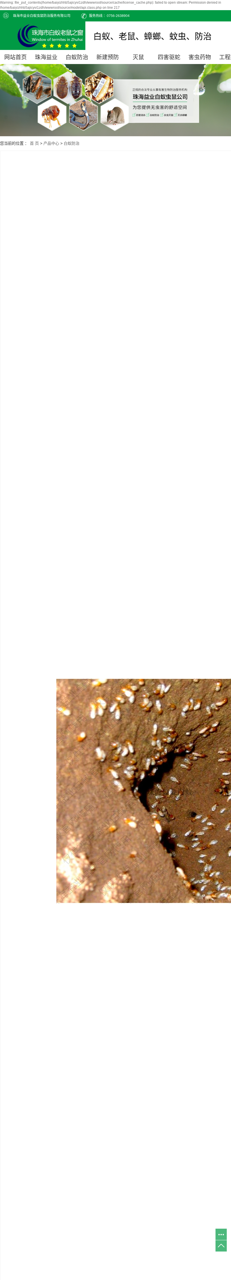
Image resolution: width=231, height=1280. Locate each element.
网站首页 (15, 57)
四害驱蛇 (169, 57)
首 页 (34, 143)
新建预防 (107, 57)
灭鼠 (138, 57)
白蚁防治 (77, 57)
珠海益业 (46, 57)
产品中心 (51, 143)
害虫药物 (199, 57)
